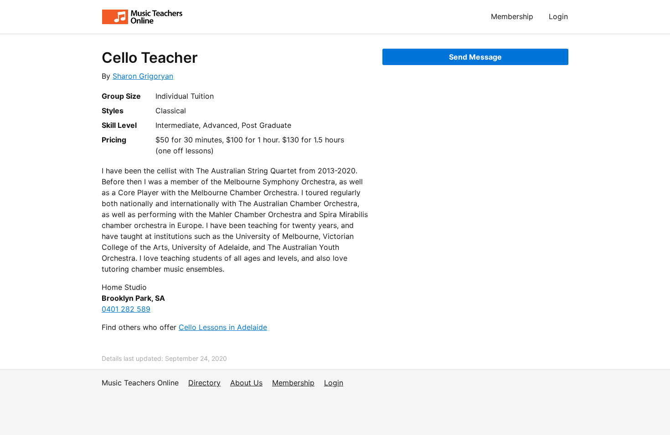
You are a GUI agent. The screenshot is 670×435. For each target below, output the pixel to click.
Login (558, 16)
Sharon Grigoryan (143, 76)
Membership (512, 16)
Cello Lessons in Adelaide (223, 327)
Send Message (475, 56)
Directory (204, 382)
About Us (246, 382)
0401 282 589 (126, 309)
